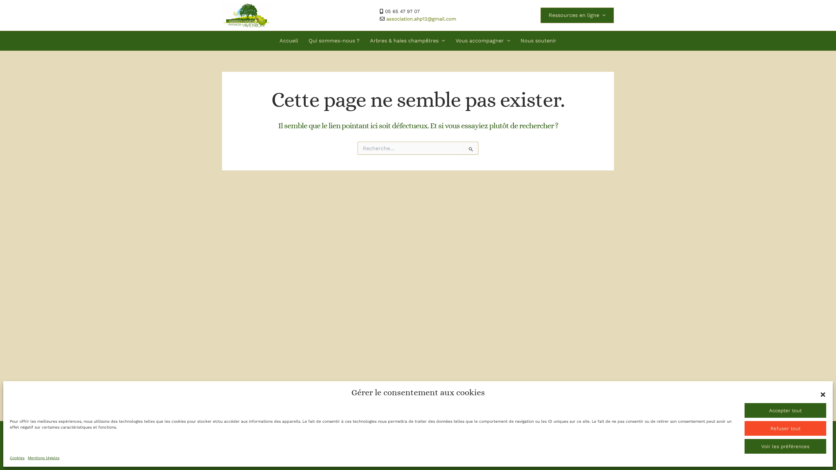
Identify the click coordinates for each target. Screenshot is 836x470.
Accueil (289, 41)
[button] (823, 394)
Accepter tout (785, 411)
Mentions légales (43, 458)
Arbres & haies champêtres (404, 41)
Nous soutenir (538, 41)
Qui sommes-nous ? (334, 41)
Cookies (17, 458)
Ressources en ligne (574, 15)
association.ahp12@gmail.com (421, 19)
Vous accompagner (480, 41)
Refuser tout (785, 428)
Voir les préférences (785, 446)
